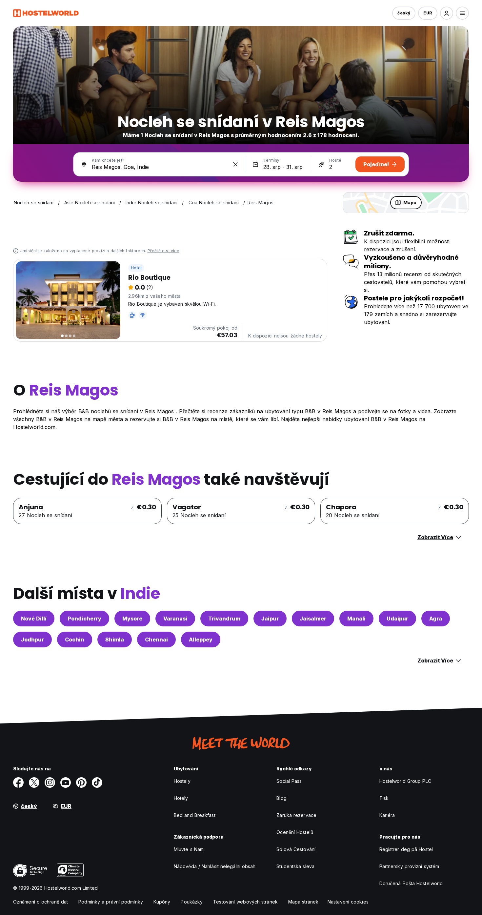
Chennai (156, 639)
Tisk (384, 798)
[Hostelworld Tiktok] (97, 782)
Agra (435, 618)
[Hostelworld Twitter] (34, 782)
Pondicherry (84, 618)
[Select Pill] (446, 13)
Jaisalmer (313, 618)
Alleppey (200, 639)
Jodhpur (32, 639)
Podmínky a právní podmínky (110, 902)
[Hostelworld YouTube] (65, 782)
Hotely (181, 798)
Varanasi (175, 618)
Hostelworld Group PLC (405, 781)
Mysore (132, 618)
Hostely (182, 781)
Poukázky (192, 902)
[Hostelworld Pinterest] (81, 782)
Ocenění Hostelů (294, 832)
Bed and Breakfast (194, 815)
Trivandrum (224, 618)
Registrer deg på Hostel (406, 849)
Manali (356, 618)
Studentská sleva (295, 866)
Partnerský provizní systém (409, 866)
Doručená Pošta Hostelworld (411, 883)
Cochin (74, 639)
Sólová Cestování (295, 849)
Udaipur (397, 618)
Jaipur (270, 618)
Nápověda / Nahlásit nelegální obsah (215, 866)
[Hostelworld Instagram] (50, 782)
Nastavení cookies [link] (348, 902)
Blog (281, 798)
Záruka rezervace (296, 815)
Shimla (114, 639)
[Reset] (235, 164)
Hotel (136, 267)
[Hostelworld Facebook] (18, 782)
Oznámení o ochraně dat (40, 902)
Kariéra (387, 815)
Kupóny (162, 902)
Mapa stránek (303, 902)
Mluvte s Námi (189, 849)
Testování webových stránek (245, 902)
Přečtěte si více (163, 250)
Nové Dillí (34, 618)
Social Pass (289, 781)
